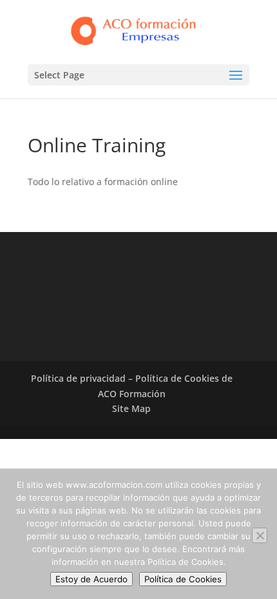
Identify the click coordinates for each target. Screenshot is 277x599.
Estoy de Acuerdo (91, 579)
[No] (259, 535)
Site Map (131, 408)
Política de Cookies (183, 579)
